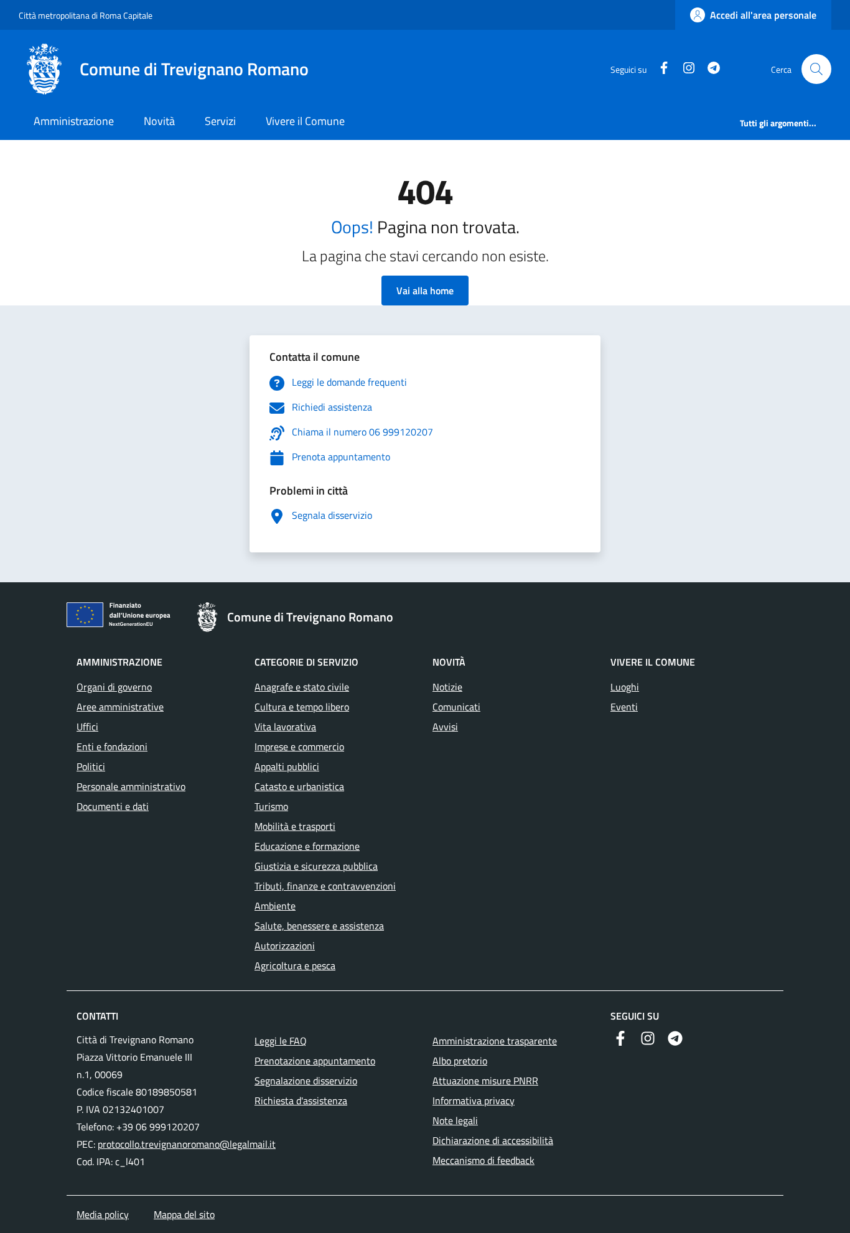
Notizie (447, 686)
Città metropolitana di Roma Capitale (85, 15)
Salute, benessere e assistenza (319, 925)
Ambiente (275, 905)
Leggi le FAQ (281, 1040)
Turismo (271, 806)
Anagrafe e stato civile (302, 686)
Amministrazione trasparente (494, 1040)
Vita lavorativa (285, 726)
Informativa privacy (473, 1100)
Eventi (624, 706)
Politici (91, 766)
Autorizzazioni (285, 945)
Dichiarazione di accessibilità (492, 1140)
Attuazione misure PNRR (485, 1080)
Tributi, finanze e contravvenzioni (325, 885)
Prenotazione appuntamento (315, 1060)
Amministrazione (74, 121)
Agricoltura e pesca (295, 965)
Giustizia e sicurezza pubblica (316, 865)
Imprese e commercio (299, 746)
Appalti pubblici (287, 766)
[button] (816, 69)
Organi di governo (114, 686)
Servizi (220, 121)
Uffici (87, 726)
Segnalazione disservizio (306, 1080)
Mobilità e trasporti (295, 826)
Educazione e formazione (307, 846)
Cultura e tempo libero (302, 706)
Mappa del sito (184, 1214)
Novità (159, 121)
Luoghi (624, 686)
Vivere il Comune (305, 121)
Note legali (455, 1120)
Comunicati (456, 706)
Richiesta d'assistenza (301, 1100)
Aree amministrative (120, 706)
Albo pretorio (459, 1060)
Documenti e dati (113, 806)
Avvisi (445, 726)
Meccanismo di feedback (483, 1160)
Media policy (103, 1214)
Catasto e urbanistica (299, 786)
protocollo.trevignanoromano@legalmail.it (187, 1144)
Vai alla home (425, 290)
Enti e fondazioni (112, 746)
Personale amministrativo (131, 786)
